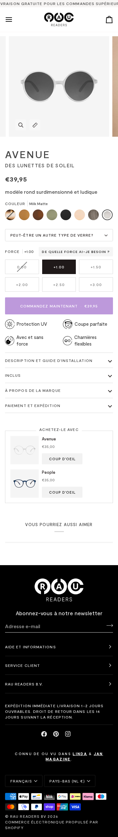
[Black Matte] (67, 216)
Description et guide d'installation (49, 360)
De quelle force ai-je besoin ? (76, 251)
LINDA (80, 753)
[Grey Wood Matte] (95, 216)
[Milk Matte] (107, 216)
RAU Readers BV (28, 816)
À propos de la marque (33, 390)
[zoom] (20, 124)
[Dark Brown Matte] (40, 216)
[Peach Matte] (81, 216)
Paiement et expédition (32, 405)
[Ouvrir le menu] (14, 19)
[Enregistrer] (108, 625)
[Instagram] (68, 734)
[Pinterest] (56, 734)
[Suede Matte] (26, 216)
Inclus (13, 375)
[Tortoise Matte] (12, 216)
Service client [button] (22, 665)
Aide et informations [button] (30, 647)
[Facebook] (44, 734)
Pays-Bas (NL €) (67, 781)
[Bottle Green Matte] (53, 216)
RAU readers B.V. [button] (24, 684)
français (21, 781)
